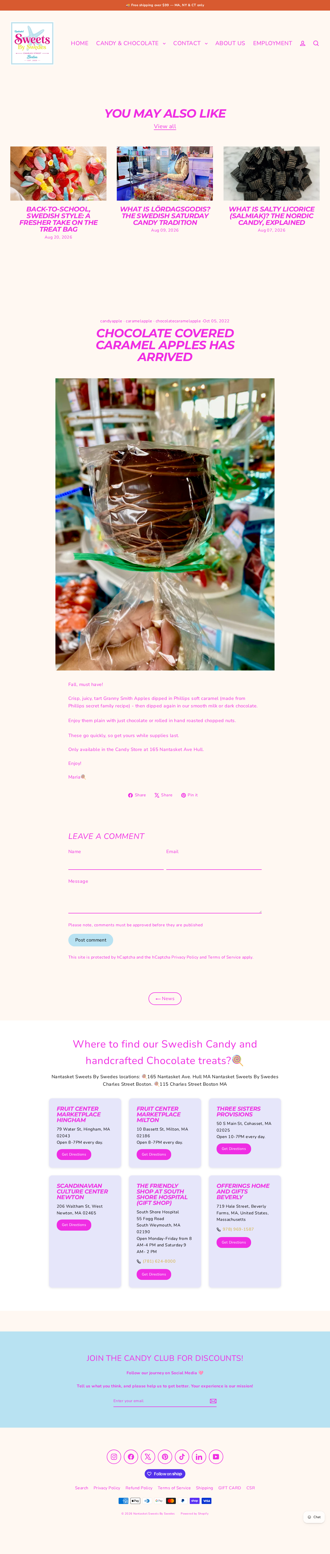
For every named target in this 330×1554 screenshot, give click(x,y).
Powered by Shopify (195, 1514)
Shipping (204, 1488)
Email (172, 851)
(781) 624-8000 (159, 1261)
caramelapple (139, 321)
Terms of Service (224, 957)
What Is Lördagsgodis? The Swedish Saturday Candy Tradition (165, 216)
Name (74, 851)
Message (78, 881)
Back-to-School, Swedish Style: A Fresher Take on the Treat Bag (58, 219)
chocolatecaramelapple (178, 321)
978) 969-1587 (238, 1229)
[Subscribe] (212, 1401)
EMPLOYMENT (272, 43)
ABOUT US (230, 43)
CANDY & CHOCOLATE (128, 43)
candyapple (111, 321)
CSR (250, 1488)
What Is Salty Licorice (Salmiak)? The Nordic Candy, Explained (272, 216)
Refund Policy (139, 1488)
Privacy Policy (184, 957)
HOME (79, 43)
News (168, 998)
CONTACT (187, 43)
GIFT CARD (229, 1488)
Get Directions (74, 1154)
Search (81, 1488)
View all (165, 126)
